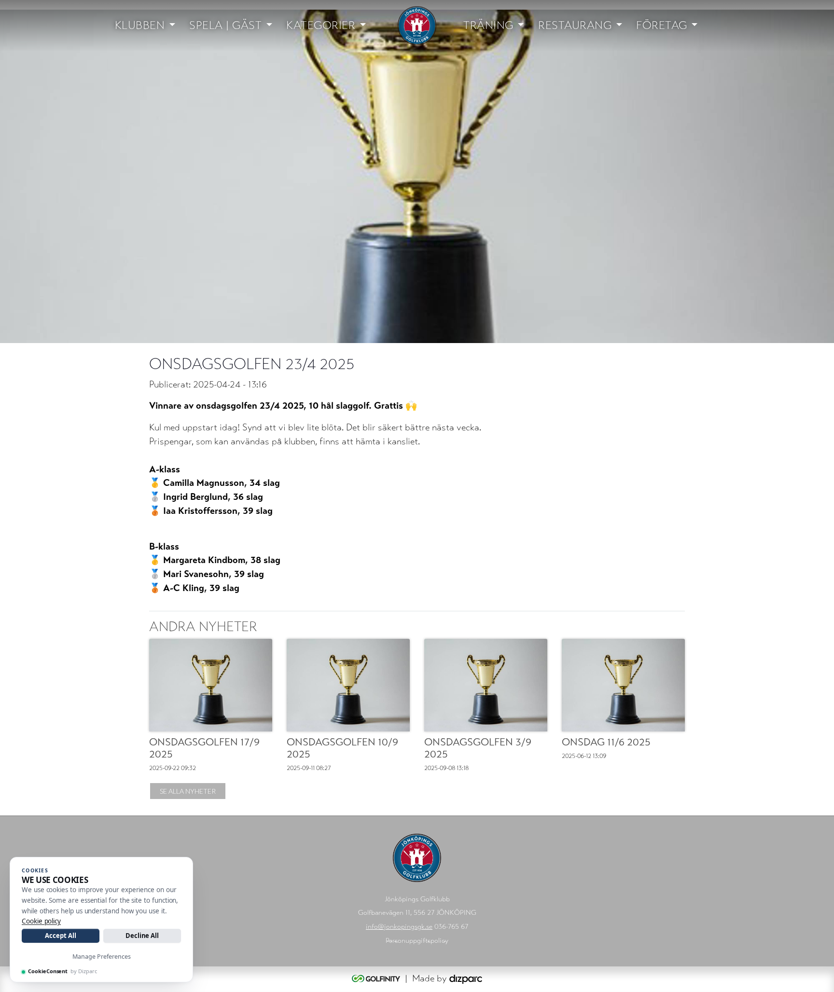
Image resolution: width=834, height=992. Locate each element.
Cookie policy (41, 921)
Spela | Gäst (225, 25)
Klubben (140, 25)
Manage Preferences (101, 956)
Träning (488, 25)
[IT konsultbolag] (466, 978)
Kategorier (320, 25)
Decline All (142, 935)
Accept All (60, 935)
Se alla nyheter (188, 791)
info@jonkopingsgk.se (399, 927)
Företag (661, 25)
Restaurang (575, 25)
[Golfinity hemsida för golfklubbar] (377, 978)
